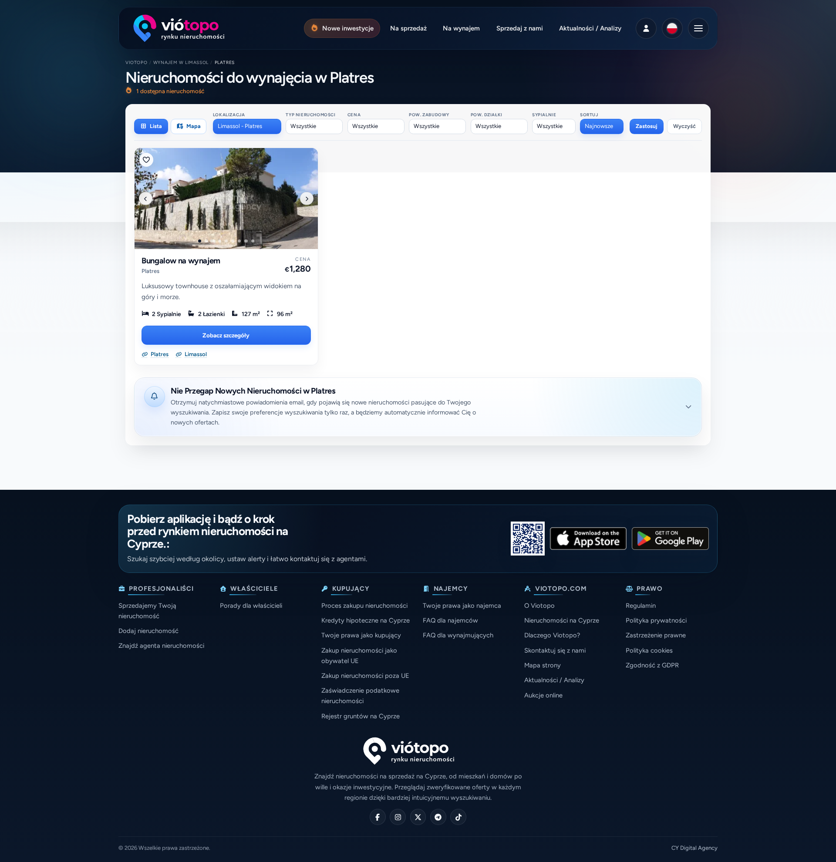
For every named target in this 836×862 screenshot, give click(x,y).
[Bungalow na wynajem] (226, 198)
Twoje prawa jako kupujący (361, 635)
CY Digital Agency (694, 848)
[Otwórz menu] (698, 28)
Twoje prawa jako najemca (462, 605)
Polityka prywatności (656, 620)
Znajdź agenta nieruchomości (161, 646)
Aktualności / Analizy (554, 680)
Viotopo (136, 62)
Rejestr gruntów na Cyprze (360, 716)
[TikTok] (458, 817)
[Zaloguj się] (646, 28)
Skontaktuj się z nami (555, 650)
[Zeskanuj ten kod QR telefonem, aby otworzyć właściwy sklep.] (528, 539)
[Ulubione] (146, 160)
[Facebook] (378, 817)
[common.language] (672, 28)
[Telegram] (438, 817)
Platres (150, 271)
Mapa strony (542, 665)
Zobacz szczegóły (225, 335)
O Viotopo (539, 605)
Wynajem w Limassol (181, 62)
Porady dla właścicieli (251, 605)
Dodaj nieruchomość (148, 631)
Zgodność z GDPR (652, 665)
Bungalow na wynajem (181, 261)
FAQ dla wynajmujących (458, 635)
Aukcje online (543, 695)
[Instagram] (398, 817)
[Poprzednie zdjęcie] (145, 198)
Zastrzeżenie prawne (656, 635)
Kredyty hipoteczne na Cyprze (365, 620)
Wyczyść (684, 126)
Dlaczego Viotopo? (552, 635)
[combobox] (247, 126)
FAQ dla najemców (450, 620)
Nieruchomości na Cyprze (561, 620)
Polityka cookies (649, 650)
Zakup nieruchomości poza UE (365, 676)
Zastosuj (646, 126)
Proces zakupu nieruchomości (364, 605)
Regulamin (641, 605)
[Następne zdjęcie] (306, 198)
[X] (418, 817)
